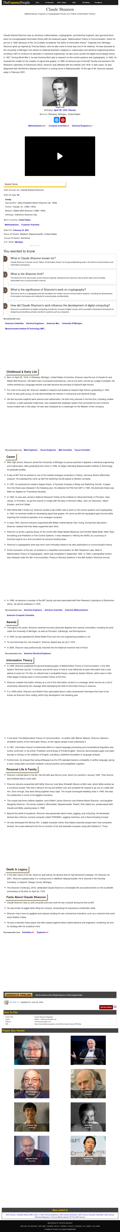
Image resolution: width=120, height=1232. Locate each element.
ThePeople (16, 2)
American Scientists (53, 610)
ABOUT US (91, 1226)
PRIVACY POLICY (68, 1226)
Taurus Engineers (48, 450)
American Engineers (33, 610)
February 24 (18, 230)
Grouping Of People (57, 1223)
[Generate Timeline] (18, 995)
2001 (27, 230)
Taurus (71, 110)
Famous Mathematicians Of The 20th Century (68, 1217)
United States (25, 219)
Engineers (41, 932)
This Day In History (29, 1226)
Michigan (19, 242)
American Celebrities (14, 323)
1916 (64, 110)
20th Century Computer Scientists (90, 1215)
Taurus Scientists (82, 450)
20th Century (10, 1215)
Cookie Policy (53, 1226)
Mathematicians (35, 125)
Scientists (26, 932)
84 (18, 195)
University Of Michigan (72, 323)
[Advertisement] (46, 25)
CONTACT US (80, 1226)
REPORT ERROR (106, 1007)
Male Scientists (65, 450)
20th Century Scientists (68, 1215)
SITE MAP (42, 1226)
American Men (53, 323)
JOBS (98, 1226)
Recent (69, 1223)
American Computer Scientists (20, 615)
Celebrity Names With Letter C (28, 1215)
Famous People (52, 1229)
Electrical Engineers (81, 125)
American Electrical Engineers (37, 653)
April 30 (58, 110)
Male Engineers (31, 450)
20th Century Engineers (49, 1215)
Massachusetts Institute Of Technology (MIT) (25, 328)
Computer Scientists (58, 125)
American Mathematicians (76, 610)
